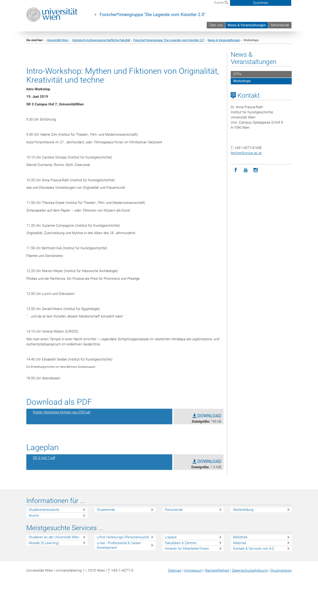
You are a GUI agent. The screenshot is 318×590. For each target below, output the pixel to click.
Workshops (242, 81)
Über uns (216, 25)
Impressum (193, 570)
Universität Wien (58, 40)
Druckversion (281, 570)
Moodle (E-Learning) (44, 543)
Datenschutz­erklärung (250, 570)
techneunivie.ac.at (246, 153)
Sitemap (174, 570)
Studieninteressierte (44, 510)
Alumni (34, 515)
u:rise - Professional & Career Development (119, 545)
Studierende (106, 510)
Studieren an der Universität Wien (54, 537)
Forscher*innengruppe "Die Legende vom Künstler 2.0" (153, 14)
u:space (171, 537)
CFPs (237, 74)
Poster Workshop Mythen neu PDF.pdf (61, 412)
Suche (219, 2)
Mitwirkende (280, 25)
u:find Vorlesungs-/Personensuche (123, 537)
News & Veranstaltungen (247, 25)
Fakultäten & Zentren (180, 543)
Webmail (239, 543)
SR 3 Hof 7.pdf (44, 458)
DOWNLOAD (208, 415)
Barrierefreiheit (217, 570)
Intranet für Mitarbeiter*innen (187, 548)
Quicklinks (260, 3)
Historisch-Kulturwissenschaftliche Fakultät (101, 40)
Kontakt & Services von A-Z (253, 548)
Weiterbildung (243, 510)
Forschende (174, 510)
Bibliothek (240, 537)
